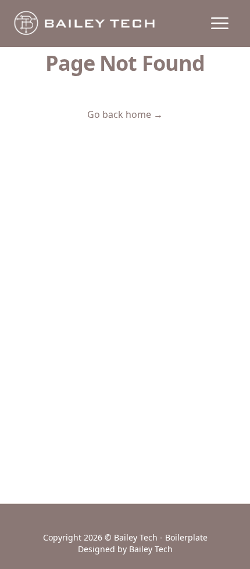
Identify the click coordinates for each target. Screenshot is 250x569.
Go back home (125, 114)
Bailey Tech (151, 548)
